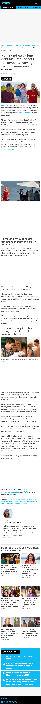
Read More (7, 537)
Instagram (8, 492)
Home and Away (7, 105)
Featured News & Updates (17, 499)
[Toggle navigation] (36, 2)
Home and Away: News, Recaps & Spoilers (22, 46)
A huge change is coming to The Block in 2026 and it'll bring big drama (19, 665)
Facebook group (7, 149)
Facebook (16, 492)
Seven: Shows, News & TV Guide (20, 501)
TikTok (26, 492)
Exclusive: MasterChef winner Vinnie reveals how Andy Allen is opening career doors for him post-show (21, 681)
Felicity (32, 250)
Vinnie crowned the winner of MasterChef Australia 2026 (18, 673)
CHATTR (10, 489)
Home (3, 46)
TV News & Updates (24, 7)
